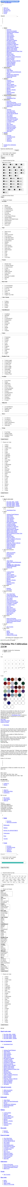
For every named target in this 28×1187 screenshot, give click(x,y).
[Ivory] (5, 687)
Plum (6, 473)
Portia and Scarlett (11, 611)
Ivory (6, 479)
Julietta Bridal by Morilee (13, 529)
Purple (6, 461)
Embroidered (8, 320)
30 (11, 175)
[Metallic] (2, 920)
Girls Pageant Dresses (10, 216)
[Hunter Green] (23, 683)
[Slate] (12, 695)
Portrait (7, 391)
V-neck (7, 400)
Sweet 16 (7, 225)
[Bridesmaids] (6, 893)
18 (23, 170)
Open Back (7, 273)
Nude (6, 481)
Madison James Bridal (12, 530)
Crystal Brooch (8, 318)
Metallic (7, 302)
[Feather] (3, 934)
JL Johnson (9, 556)
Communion (8, 211)
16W (13, 178)
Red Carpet (7, 223)
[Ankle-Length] (4, 938)
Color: (2, 675)
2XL (6, 192)
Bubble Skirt (8, 264)
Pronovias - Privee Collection (13, 543)
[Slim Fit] (4, 956)
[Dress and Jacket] (5, 901)
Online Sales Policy (5, 720)
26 (23, 173)
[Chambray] (23, 679)
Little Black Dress (9, 237)
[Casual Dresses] (6, 894)
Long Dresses (8, 240)
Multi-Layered (8, 271)
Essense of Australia (11, 528)
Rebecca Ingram (10, 541)
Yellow (7, 445)
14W (6, 178)
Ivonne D (9, 573)
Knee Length (8, 368)
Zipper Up (7, 293)
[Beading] (4, 926)
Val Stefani (9, 548)
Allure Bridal (10, 515)
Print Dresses (8, 245)
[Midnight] (8, 703)
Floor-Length (8, 366)
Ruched (7, 277)
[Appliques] (4, 925)
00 (12, 164)
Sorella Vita (9, 567)
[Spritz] (8, 707)
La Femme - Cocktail (12, 603)
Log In (5, 13)
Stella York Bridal (11, 547)
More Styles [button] (6, 628)
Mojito (6, 446)
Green (6, 449)
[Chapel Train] (4, 941)
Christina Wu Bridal (11, 525)
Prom (5, 836)
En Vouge (9, 555)
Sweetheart (7, 398)
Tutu (6, 255)
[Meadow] (5, 691)
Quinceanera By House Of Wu (14, 619)
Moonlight (9, 534)
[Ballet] (16, 679)
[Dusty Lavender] (12, 683)
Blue (6, 458)
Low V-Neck (8, 386)
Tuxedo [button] (5, 624)
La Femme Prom (10, 604)
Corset (6, 268)
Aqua (6, 452)
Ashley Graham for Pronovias (14, 538)
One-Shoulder (8, 389)
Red (6, 475)
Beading (7, 315)
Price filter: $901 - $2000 (12, 501)
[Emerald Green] (16, 683)
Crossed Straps (8, 287)
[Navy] (12, 691)
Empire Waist (8, 408)
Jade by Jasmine (10, 574)
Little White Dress (9, 239)
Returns (5, 784)
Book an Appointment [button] (9, 507)
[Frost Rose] (19, 683)
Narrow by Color (7, 442)
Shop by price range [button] (6, 1031)
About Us (6, 790)
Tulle (6, 353)
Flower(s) (7, 323)
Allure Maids (10, 560)
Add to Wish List (4, 717)
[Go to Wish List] (2, 4)
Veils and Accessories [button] (9, 549)
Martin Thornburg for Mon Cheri (14, 533)
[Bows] (4, 928)
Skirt (6, 251)
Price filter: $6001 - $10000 (13, 506)
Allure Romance (10, 518)
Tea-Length (8, 372)
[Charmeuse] (3, 932)
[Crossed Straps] (5, 913)
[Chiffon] (3, 933)
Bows (6, 317)
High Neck (7, 383)
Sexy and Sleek (8, 246)
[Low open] (5, 915)
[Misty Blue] (8, 691)
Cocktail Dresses (9, 210)
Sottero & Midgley (11, 545)
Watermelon (8, 472)
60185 (8, 631)
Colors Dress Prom (11, 595)
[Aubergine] (8, 679)
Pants (6, 243)
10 (21, 167)
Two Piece (7, 257)
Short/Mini (7, 369)
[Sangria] (8, 695)
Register (5, 12)
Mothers (5, 827)
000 (6, 164)
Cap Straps (7, 432)
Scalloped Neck (9, 392)
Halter (6, 382)
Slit (6, 279)
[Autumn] (12, 679)
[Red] (16, 691)
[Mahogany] (16, 687)
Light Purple (8, 464)
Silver (6, 488)
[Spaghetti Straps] (4, 968)
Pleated (7, 274)
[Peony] (12, 703)
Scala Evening (10, 613)
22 (11, 173)
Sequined (7, 349)
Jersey (6, 341)
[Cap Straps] (4, 965)
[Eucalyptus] (23, 699)
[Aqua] (5, 679)
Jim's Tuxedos (10, 626)
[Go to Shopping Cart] (1, 4)
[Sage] (19, 703)
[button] (5, 28)
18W (20, 178)
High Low (7, 270)
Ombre (6, 305)
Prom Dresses (8, 220)
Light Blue (7, 455)
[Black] (19, 679)
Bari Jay (8, 563)
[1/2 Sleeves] (5, 959)
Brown (6, 484)
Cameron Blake (10, 571)
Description (6, 725)
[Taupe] (16, 695)
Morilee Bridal (10, 536)
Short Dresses (8, 249)
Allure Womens (10, 521)
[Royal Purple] (23, 691)
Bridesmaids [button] (6, 558)
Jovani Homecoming (11, 600)
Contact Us (6, 783)
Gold (6, 482)
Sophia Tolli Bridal (11, 544)
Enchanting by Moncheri (12, 526)
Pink (6, 467)
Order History (7, 799)
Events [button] (5, 843)
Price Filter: (6, 154)
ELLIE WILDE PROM (12, 596)
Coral (6, 478)
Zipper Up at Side (9, 294)
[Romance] (16, 703)
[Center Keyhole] (5, 907)
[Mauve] (23, 687)
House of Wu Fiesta (11, 618)
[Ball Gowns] (5, 898)
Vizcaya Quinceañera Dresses (14, 621)
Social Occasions (11, 582)
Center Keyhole (9, 267)
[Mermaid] (4, 954)
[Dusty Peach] (19, 699)
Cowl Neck (8, 380)
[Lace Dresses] (5, 902)
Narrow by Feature (7, 200)
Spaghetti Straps (9, 435)
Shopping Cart (7, 10)
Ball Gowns (8, 231)
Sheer (6, 291)
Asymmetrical (8, 361)
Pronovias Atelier (11, 537)
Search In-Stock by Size (8, 160)
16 (17, 170)
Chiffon (7, 338)
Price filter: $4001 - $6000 (13, 504)
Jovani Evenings (10, 577)
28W (13, 184)
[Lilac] (12, 687)
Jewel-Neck (8, 385)
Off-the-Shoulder (9, 388)
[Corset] (5, 909)
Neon (6, 304)
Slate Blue (7, 457)
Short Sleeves (8, 424)
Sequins (7, 330)
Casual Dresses (8, 208)
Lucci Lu (9, 606)
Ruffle (6, 327)
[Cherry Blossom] (12, 699)
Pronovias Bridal (10, 540)
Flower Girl (8, 214)
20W (6, 181)
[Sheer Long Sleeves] (5, 962)
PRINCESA (9, 622)
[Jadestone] (5, 703)
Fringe (6, 324)
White (6, 490)
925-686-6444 (7, 2)
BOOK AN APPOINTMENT (11, 830)
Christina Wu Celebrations (13, 565)
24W (20, 181)
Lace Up (7, 288)
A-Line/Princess (9, 406)
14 (11, 170)
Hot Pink (7, 469)
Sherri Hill (9, 614)
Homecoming (8, 217)
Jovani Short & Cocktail (12, 602)
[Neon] (2, 921)
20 (5, 173)
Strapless (7, 397)
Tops (6, 254)
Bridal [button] (5, 511)
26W (6, 184)
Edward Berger (10, 554)
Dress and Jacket (9, 234)
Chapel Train (8, 363)
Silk (6, 350)
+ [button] (4, 508)
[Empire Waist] (4, 953)
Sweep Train (8, 371)
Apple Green (8, 448)
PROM (8, 632)
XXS (13, 187)
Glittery (7, 301)
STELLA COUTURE (12, 635)
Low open (7, 290)
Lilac (6, 463)
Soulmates (9, 584)
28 (5, 175)
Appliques (7, 314)
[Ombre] (2, 922)
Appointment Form (11, 510)
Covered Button (9, 285)
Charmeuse (7, 337)
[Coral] (8, 683)
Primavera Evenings (11, 610)
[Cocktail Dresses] (6, 895)
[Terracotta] (12, 707)
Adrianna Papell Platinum (13, 514)
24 (17, 173)
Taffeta (6, 352)
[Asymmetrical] (4, 940)
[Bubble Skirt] (5, 905)
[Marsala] (19, 687)
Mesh (6, 344)
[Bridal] (6, 891)
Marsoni (8, 578)
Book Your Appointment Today (10, 1)
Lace (6, 326)
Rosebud (9, 588)
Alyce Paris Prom (11, 594)
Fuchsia (7, 470)
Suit (6, 252)
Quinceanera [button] (7, 615)
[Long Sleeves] (5, 961)
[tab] (15, 502)
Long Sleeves (8, 421)
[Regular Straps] (4, 967)
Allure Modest (10, 519)
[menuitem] (15, 8)
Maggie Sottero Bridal (12, 532)
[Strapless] (4, 969)
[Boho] (5, 899)
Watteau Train (8, 374)
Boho (6, 233)
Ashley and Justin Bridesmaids (14, 562)
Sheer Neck (8, 395)
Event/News (6, 792)
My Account (6, 9)
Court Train (8, 364)
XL (21, 189)
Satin (6, 347)
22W (13, 181)
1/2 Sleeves (7, 418)
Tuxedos (6, 838)
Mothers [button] (5, 569)
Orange (7, 476)
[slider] (24, 863)
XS (20, 187)
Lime (6, 451)
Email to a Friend (5, 722)
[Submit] (17, 16)
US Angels (9, 589)
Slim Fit (7, 411)
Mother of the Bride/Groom (11, 219)
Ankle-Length (8, 360)
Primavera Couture (11, 608)
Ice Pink (7, 466)
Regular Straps (8, 433)
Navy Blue (7, 460)
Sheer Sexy (7, 248)
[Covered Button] (5, 912)
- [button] (4, 500)
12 (5, 170)
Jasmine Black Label (11, 576)
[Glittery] (2, 918)
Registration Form (16, 715)
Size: (2, 656)
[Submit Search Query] (17, 854)
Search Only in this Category (9, 153)
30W (20, 184)
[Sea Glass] (23, 703)
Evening (7, 213)
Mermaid (7, 409)
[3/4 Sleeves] (5, 960)
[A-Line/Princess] (4, 952)
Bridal (6, 205)
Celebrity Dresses (9, 265)
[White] (23, 695)
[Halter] (4, 946)
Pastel (6, 307)
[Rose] (19, 691)
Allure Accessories (11, 552)
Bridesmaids (8, 207)
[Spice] (5, 707)
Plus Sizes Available (10, 276)
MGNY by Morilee (11, 580)
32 (17, 175)
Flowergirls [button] (6, 585)
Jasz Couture (10, 598)
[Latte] (8, 687)
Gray (6, 487)
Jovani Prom (9, 599)
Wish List (6, 8)
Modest (7, 242)
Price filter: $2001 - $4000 (13, 503)
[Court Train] (4, 942)
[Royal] (5, 695)
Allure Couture (10, 517)
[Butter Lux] (8, 699)
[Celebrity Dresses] (5, 906)
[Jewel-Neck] (4, 949)
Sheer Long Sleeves (9, 422)
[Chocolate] (16, 699)
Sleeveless (7, 425)
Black (6, 485)
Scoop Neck (8, 394)
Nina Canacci (10, 607)
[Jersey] (3, 936)
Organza (7, 346)
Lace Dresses (8, 236)
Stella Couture (10, 633)
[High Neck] (4, 948)
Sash (6, 329)
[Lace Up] (5, 914)
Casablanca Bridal (11, 524)
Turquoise (7, 454)
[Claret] (5, 683)
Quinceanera (8, 222)
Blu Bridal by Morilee (12, 522)
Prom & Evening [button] (8, 591)
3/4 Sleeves (7, 419)
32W (6, 187)
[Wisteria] (5, 699)
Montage (9, 581)
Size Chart (3, 719)
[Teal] (19, 695)
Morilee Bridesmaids (11, 566)
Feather (7, 321)
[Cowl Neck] (4, 945)
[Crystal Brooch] (4, 929)
